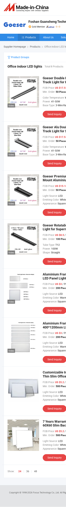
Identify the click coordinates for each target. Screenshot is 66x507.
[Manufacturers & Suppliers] (27, 7)
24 (19, 471)
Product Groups (19, 57)
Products (30, 37)
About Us (48, 37)
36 (27, 471)
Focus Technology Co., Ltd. (46, 492)
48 (35, 471)
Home (10, 37)
